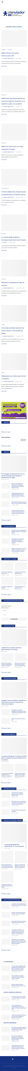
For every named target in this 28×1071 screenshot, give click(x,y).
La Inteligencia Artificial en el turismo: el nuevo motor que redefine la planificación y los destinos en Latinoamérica (17, 931)
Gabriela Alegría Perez (8, 58)
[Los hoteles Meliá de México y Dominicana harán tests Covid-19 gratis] (14, 222)
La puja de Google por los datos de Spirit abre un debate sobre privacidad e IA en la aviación (13, 757)
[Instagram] (20, 2)
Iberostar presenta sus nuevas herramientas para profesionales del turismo (7, 866)
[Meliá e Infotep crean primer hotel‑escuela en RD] (14, 38)
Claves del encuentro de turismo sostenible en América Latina (18, 922)
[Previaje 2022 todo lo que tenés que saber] (5, 812)
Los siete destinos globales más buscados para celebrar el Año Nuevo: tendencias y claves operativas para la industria (18, 968)
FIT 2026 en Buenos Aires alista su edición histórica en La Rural (18, 997)
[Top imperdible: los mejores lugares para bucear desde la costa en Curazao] (5, 978)
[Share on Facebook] (11, 69)
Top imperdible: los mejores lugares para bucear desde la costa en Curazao (17, 977)
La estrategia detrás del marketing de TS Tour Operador (14, 845)
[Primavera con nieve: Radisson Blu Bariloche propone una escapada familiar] (5, 532)
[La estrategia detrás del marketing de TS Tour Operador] (14, 836)
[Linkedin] (16, 1059)
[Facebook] (10, 1059)
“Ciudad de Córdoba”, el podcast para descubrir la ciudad (7, 886)
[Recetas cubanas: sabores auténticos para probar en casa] (5, 987)
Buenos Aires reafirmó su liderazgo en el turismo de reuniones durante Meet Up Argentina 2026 (17, 485)
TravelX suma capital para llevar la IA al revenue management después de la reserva (18, 1016)
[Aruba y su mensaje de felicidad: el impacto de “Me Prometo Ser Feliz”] (21, 857)
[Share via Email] (16, 69)
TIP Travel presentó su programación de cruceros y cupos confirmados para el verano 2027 (18, 1007)
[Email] (23, 2)
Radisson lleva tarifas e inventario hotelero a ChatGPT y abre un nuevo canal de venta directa (18, 550)
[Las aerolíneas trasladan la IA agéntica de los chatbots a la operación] (7, 768)
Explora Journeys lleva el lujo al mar (18, 719)
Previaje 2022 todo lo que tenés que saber (18, 810)
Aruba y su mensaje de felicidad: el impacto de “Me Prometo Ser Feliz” (20, 866)
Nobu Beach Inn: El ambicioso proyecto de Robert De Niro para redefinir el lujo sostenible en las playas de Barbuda (18, 941)
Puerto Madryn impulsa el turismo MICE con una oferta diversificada (18, 502)
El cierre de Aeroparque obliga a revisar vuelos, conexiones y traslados (20, 774)
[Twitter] (18, 2)
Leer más (3, 66)
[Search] (25, 2)
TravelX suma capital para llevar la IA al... (7, 572)
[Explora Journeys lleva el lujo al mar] (5, 721)
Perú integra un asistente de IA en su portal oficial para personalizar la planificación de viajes (13, 475)
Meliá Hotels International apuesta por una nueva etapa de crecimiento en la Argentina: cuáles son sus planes (13, 101)
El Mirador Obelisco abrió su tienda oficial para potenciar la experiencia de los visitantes (18, 512)
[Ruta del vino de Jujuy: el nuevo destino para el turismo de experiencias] (21, 657)
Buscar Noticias (5, 437)
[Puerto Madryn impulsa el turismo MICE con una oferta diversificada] (5, 504)
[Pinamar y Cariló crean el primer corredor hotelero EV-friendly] (5, 915)
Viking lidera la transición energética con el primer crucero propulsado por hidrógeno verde (18, 711)
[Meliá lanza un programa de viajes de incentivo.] (14, 268)
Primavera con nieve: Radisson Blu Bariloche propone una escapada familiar (19, 531)
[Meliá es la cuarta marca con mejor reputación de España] (14, 132)
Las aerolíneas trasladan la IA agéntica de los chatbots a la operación (7, 774)
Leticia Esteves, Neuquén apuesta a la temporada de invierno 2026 (17, 794)
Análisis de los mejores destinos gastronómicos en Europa (11, 648)
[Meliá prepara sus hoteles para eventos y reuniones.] (14, 361)
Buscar (23, 440)
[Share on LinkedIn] (14, 69)
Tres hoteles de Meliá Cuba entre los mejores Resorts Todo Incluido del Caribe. (12, 330)
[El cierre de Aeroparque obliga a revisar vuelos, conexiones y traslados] (21, 768)
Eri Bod (5, 242)
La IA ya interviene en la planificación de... (20, 587)
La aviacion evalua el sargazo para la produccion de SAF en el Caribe (18, 904)
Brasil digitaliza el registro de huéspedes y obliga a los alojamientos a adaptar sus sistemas (17, 540)
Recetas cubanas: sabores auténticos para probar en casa (18, 985)
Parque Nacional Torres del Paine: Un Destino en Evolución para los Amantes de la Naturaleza (18, 803)
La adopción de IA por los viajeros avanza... (20, 572)
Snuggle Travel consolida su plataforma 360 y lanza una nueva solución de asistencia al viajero (13, 702)
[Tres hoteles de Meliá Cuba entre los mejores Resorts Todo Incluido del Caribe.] (14, 313)
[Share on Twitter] (13, 69)
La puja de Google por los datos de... (7, 587)
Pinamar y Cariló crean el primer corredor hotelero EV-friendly (18, 913)
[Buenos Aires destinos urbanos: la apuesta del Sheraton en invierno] (7, 657)
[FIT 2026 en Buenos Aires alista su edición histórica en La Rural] (5, 999)
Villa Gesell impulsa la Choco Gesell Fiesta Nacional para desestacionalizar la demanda (17, 494)
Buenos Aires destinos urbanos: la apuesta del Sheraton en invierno (6, 664)
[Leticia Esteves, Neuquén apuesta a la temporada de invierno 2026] (5, 795)
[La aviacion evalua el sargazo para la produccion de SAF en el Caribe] (5, 906)
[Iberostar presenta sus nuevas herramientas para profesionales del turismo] (7, 857)
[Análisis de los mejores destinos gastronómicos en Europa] (14, 637)
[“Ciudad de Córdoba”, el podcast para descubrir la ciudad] (7, 877)
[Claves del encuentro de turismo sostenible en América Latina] (5, 923)
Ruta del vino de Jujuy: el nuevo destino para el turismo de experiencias (20, 664)
